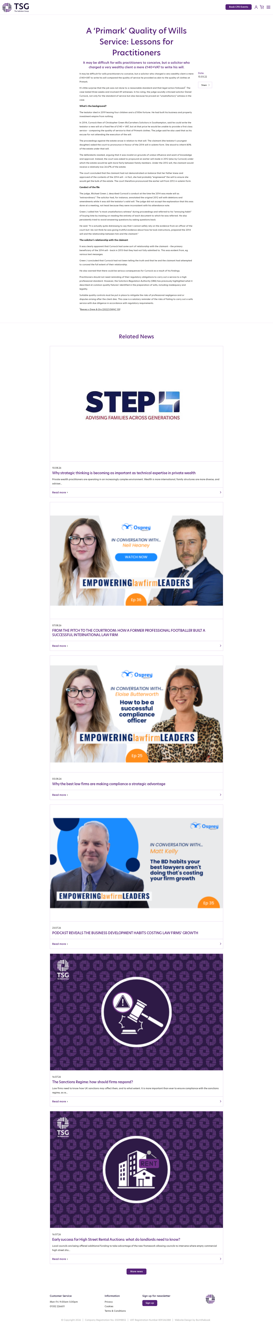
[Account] (256, 7)
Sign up (150, 1303)
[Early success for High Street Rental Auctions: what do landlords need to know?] (136, 1187)
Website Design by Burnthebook (192, 1320)
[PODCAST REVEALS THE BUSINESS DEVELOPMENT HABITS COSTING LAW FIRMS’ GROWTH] (136, 877)
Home (18, 7)
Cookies (109, 1306)
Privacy (109, 1301)
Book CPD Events (238, 7)
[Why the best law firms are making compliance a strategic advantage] (136, 728)
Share (204, 85)
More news (136, 1271)
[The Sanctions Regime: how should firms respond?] (136, 1030)
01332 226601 (57, 1306)
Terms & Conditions (115, 1311)
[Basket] (262, 7)
